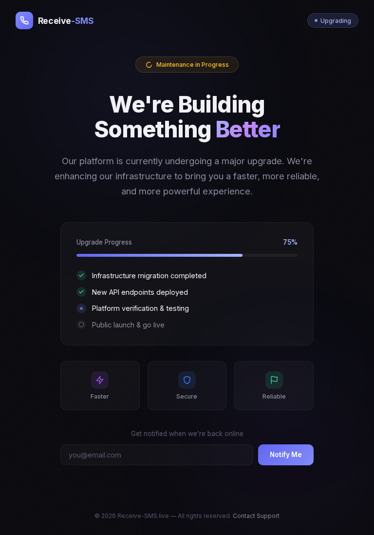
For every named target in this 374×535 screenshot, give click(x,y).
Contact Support (256, 515)
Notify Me (286, 455)
